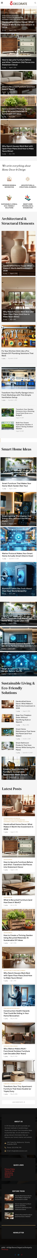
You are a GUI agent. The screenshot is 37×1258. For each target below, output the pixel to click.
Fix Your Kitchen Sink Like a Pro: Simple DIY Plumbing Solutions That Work (18, 353)
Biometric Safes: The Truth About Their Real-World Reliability (17, 589)
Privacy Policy (10, 1169)
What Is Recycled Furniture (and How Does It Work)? (18, 901)
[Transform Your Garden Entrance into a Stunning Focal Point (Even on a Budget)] (8, 412)
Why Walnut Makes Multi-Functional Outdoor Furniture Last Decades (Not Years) (17, 1051)
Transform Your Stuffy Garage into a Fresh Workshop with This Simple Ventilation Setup (17, 395)
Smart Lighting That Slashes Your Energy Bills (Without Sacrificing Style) (16, 518)
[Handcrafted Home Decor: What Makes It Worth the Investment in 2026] (18, 253)
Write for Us (9, 1175)
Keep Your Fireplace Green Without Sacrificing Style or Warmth (23, 718)
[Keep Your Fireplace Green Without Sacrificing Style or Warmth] (8, 718)
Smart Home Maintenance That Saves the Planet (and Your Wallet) (25, 732)
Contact (7, 1177)
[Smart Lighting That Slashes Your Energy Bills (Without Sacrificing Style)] (18, 509)
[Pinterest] (21, 1255)
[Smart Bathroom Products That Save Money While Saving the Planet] (8, 746)
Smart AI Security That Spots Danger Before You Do (15, 669)
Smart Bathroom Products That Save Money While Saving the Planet (25, 746)
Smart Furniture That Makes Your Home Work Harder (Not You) (16, 484)
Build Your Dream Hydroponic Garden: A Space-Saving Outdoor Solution (24, 426)
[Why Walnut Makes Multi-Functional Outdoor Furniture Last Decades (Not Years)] (18, 1041)
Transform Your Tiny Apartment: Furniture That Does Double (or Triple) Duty (18, 1089)
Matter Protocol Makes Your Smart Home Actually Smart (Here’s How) (17, 554)
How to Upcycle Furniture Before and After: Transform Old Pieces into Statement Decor (18, 62)
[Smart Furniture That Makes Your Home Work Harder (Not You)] (18, 474)
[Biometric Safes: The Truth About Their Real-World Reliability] (18, 579)
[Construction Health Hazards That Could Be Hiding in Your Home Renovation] (18, 1003)
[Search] (35, 3)
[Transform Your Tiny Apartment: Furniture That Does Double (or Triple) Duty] (18, 1078)
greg (5, 30)
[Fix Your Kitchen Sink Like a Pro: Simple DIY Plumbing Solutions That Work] (18, 336)
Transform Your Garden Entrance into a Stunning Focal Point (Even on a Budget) (25, 412)
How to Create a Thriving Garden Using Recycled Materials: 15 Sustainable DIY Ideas (16, 111)
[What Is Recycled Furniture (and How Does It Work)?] (18, 82)
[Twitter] (18, 1255)
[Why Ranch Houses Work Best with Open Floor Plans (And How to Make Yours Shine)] (18, 138)
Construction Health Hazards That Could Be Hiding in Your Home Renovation (16, 1013)
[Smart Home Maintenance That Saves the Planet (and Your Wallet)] (8, 732)
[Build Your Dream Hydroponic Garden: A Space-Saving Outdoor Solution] (8, 426)
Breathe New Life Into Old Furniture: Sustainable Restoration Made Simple (15, 772)
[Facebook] (15, 1255)
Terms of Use (9, 1171)
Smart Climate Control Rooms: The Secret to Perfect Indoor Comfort (18, 644)
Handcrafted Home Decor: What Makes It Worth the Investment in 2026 (18, 25)
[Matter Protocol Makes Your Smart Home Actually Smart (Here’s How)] (18, 544)
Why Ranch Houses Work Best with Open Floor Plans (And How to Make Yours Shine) (18, 148)
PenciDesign (5, 1249)
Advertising (9, 1173)
